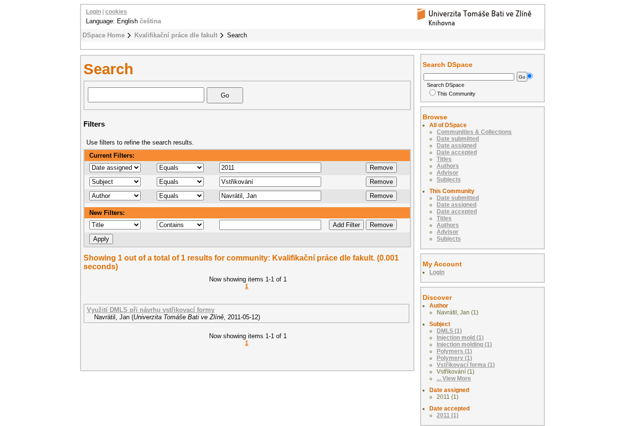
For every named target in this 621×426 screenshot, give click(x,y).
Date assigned (456, 145)
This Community (456, 94)
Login (93, 12)
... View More (454, 378)
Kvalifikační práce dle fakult (175, 35)
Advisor (447, 172)
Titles (444, 159)
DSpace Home (103, 35)
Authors (448, 166)
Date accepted (457, 152)
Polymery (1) (454, 358)
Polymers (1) (454, 351)
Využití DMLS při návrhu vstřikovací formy (150, 309)
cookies (116, 12)
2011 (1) (447, 415)
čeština (150, 21)
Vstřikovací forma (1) (466, 364)
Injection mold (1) (460, 337)
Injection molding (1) (464, 344)
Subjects (449, 179)
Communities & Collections (474, 132)
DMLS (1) (449, 331)
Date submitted (458, 138)
